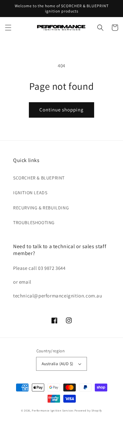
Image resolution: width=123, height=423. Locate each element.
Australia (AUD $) (57, 363)
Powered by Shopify (88, 410)
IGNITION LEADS (30, 193)
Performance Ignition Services (52, 410)
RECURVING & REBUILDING (41, 208)
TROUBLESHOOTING (34, 222)
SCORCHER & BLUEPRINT (39, 178)
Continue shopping (61, 109)
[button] (8, 27)
